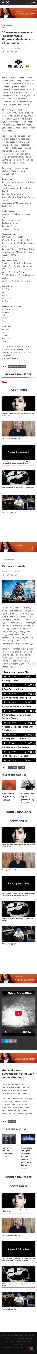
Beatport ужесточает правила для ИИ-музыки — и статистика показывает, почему (18, 462)
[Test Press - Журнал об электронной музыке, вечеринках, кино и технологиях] (13, 2)
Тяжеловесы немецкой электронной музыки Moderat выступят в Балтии (26, 1156)
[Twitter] (8, 52)
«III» (29, 1090)
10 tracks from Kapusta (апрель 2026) (27, 797)
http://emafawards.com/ (12, 358)
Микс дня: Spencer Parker (11, 438)
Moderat (12, 1122)
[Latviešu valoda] (3, 382)
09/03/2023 (25, 1168)
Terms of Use (7, 1347)
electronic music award (17, 366)
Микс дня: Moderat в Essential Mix (7, 1151)
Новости (10, 26)
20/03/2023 (6, 1157)
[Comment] (12, 52)
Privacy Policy (18, 1347)
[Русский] (5, 382)
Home (4, 26)
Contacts (31, 1350)
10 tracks (10, 560)
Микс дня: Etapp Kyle (9, 512)
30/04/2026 (25, 803)
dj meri (21, 767)
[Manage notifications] (31, 1348)
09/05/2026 (6, 800)
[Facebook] (3, 52)
